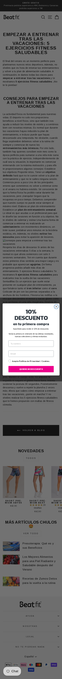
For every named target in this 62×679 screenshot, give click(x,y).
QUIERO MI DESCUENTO (31, 369)
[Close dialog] (56, 306)
